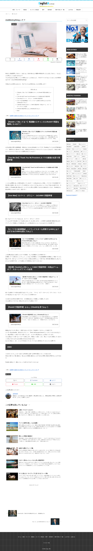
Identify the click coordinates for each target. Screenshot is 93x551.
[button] (57, 59)
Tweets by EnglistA (71, 195)
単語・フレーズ (26, 536)
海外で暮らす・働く (59, 536)
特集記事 (9, 374)
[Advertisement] (33, 67)
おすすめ (67, 536)
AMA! (18, 110)
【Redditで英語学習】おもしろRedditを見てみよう (28, 108)
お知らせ (73, 536)
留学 (46, 536)
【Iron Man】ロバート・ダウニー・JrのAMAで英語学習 (29, 98)
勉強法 (32, 536)
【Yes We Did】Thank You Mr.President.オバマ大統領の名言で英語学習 (33, 96)
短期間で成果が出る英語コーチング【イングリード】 (24, 115)
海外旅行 (51, 536)
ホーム (19, 536)
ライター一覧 (46, 542)
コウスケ (15, 393)
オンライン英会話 (40, 536)
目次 (32, 89)
